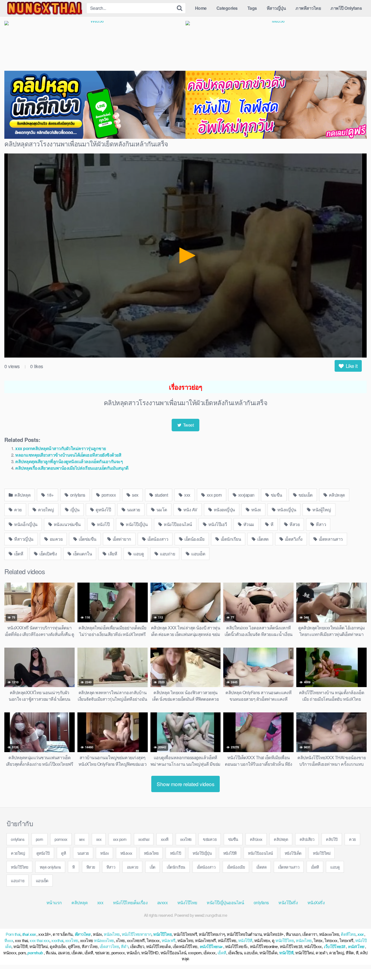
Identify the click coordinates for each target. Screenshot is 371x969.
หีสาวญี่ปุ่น (276, 8)
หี (271, 524)
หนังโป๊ (102, 524)
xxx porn (214, 495)
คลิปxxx (256, 839)
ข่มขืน (276, 495)
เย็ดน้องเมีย (194, 539)
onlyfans (77, 495)
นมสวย (133, 509)
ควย (17, 509)
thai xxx (29, 934)
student (161, 495)
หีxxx (8, 940)
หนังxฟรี (168, 940)
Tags (252, 8)
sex (135, 495)
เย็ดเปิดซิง (48, 553)
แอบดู (138, 553)
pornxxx (108, 495)
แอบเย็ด (197, 553)
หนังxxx (126, 853)
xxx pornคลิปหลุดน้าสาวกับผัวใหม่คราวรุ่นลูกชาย (60, 448)
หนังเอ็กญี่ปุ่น (25, 524)
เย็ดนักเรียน (230, 539)
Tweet (188, 425)
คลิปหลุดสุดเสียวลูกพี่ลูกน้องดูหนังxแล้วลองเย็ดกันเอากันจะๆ (69, 461)
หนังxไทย (151, 853)
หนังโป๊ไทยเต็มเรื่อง (130, 902)
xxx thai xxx (39, 940)
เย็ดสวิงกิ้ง (293, 539)
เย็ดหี (18, 553)
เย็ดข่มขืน (87, 539)
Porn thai (13, 934)
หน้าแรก (54, 902)
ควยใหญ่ (45, 509)
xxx (186, 495)
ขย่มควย (209, 839)
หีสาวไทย (82, 934)
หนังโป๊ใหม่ (321, 853)
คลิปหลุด (22, 495)
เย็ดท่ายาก (121, 539)
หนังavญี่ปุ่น (224, 509)
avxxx (162, 902)
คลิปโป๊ (332, 839)
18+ (50, 495)
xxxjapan (245, 495)
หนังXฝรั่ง (316, 902)
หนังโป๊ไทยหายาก (137, 934)
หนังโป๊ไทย (19, 867)
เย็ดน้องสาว (157, 539)
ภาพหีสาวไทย (308, 8)
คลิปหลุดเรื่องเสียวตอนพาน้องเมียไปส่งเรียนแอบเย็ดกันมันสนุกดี (71, 468)
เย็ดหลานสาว (330, 539)
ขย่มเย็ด (305, 495)
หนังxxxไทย (104, 940)
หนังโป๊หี (230, 853)
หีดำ (124, 946)
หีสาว (320, 524)
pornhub (35, 952)
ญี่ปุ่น (74, 509)
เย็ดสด (262, 539)
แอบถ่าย (167, 553)
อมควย (55, 539)
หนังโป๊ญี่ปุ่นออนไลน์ (225, 902)
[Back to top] (356, 951)
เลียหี (112, 553)
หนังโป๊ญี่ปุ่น (136, 524)
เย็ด (152, 867)
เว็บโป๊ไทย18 (334, 946)
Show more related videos (185, 783)
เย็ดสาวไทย (109, 946)
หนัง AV (189, 509)
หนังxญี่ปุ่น (286, 509)
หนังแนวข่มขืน (67, 524)
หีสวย (294, 524)
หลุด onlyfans (50, 867)
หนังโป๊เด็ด (293, 853)
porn (39, 839)
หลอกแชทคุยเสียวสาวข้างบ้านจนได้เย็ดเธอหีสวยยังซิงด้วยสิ (68, 455)
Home (201, 8)
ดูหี (63, 853)
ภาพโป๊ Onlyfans (346, 8)
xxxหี (164, 839)
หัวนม (248, 524)
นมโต (161, 509)
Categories (227, 8)
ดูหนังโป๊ (103, 509)
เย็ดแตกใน (82, 553)
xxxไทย (185, 839)
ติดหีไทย (348, 934)
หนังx (255, 509)
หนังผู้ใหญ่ (321, 509)
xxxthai (143, 839)
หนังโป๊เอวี (217, 524)
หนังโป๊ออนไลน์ (177, 524)
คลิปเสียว (307, 839)
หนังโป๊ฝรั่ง (288, 902)
